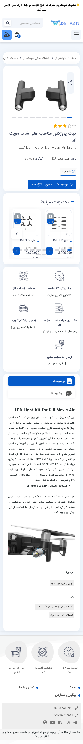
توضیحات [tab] (59, 381)
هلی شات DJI (60, 158)
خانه (73, 58)
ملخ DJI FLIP (60, 240)
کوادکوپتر (60, 58)
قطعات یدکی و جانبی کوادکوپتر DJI (54, 607)
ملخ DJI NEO (27, 240)
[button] (66, 233)
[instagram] (67, 723)
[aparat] (44, 723)
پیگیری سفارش (65, 695)
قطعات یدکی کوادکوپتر (36, 58)
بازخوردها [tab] (57, 393)
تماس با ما (26, 687)
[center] (8, 23)
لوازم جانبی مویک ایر (62, 583)
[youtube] (52, 723)
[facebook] (59, 723)
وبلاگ (72, 687)
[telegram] (74, 723)
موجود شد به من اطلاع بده (50, 184)
